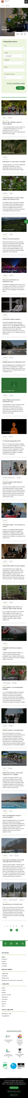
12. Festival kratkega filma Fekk (11, 441)
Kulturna (4, 1001)
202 (22, 926)
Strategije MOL (5, 1016)
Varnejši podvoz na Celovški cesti (12, 904)
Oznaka (6, 52)
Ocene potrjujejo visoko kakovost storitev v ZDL (12, 483)
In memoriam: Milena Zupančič (11, 319)
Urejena (4, 990)
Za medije (4, 966)
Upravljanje (4, 976)
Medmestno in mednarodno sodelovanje (12, 980)
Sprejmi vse (14, 1087)
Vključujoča (5, 997)
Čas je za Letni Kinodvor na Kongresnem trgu (11, 280)
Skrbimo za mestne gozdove (11, 239)
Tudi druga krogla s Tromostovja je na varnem (14, 525)
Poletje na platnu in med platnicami (13, 730)
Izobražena (4, 999)
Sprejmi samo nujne (14, 1091)
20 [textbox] (5, 77)
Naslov (5, 67)
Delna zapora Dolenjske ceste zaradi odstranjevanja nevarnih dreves (13, 860)
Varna (3, 1006)
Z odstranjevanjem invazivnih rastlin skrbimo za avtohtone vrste (13, 198)
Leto (5, 45)
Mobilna (4, 992)
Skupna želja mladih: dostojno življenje (14, 566)
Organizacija (5, 973)
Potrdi (20, 88)
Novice (3, 957)
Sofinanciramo (5, 978)
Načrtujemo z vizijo (6, 1013)
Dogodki (4, 961)
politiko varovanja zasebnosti (17, 1084)
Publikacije (4, 963)
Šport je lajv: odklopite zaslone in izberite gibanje (12, 123)
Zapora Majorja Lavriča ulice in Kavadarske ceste (11, 400)
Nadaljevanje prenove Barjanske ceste (14, 362)
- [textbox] (4, 49)
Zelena (3, 988)
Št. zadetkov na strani (9, 74)
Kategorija (6, 60)
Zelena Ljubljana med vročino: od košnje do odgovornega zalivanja (12, 607)
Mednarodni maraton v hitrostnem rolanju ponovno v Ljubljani (13, 773)
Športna (4, 1003)
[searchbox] (12, 55)
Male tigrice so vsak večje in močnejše (14, 161)
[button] (16, 83)
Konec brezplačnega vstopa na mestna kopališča (12, 816)
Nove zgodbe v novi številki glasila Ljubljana (13, 688)
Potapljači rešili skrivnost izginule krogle (12, 648)
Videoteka (4, 959)
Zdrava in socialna (6, 994)
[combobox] (14, 49)
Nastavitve (14, 1095)
